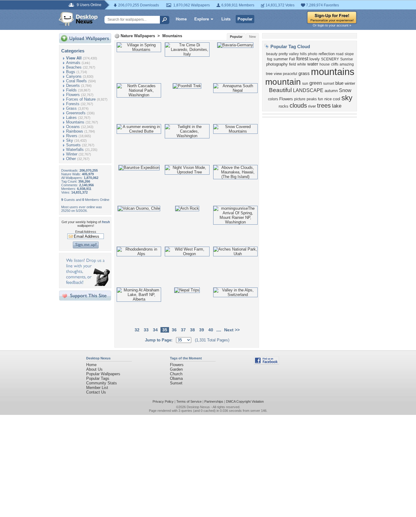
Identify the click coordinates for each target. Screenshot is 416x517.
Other (71, 158)
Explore (201, 19)
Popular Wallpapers (103, 374)
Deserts (73, 85)
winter (350, 83)
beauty (271, 54)
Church (176, 374)
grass (304, 73)
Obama (176, 378)
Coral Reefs (76, 81)
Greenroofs (76, 113)
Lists (226, 19)
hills (303, 54)
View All (74, 58)
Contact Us (96, 392)
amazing (347, 64)
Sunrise (346, 59)
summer (280, 59)
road (340, 54)
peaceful (290, 74)
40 (210, 329)
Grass (71, 108)
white (301, 64)
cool (336, 99)
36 (174, 329)
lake (336, 106)
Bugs (70, 72)
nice (328, 99)
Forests (72, 104)
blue (339, 83)
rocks (283, 106)
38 (192, 329)
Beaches (74, 67)
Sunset (176, 383)
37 (183, 329)
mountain (283, 82)
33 (146, 329)
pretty (283, 54)
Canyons (74, 76)
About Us (94, 369)
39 (201, 329)
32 (137, 329)
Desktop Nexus (198, 407)
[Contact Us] (87, 284)
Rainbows (74, 131)
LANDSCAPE (308, 90)
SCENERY (330, 59)
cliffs (334, 64)
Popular (245, 19)
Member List (97, 387)
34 (155, 329)
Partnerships (213, 401)
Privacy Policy (163, 401)
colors (273, 99)
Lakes (71, 117)
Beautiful (280, 90)
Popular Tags (97, 378)
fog (269, 59)
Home (181, 19)
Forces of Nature (81, 99)
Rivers (71, 136)
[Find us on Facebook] (266, 363)
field (292, 64)
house (324, 64)
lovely (314, 59)
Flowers (73, 94)
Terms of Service (189, 401)
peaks (312, 99)
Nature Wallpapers (138, 36)
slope (349, 54)
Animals (73, 62)
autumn (331, 90)
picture (299, 99)
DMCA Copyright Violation (245, 401)
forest (302, 58)
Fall (292, 59)
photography (277, 64)
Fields (71, 90)
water (312, 64)
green (315, 83)
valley (294, 54)
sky (346, 98)
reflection (327, 54)
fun (320, 99)
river (312, 106)
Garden (176, 369)
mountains (332, 71)
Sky (69, 140)
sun (305, 83)
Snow (345, 90)
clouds (298, 105)
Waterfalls (75, 149)
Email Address (85, 232)
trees (324, 105)
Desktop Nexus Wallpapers (78, 19)
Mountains (75, 122)
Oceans (73, 126)
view (278, 73)
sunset (328, 83)
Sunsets (73, 145)
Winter (71, 154)
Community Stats (101, 383)
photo (312, 54)
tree (269, 73)
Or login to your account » (332, 25)
